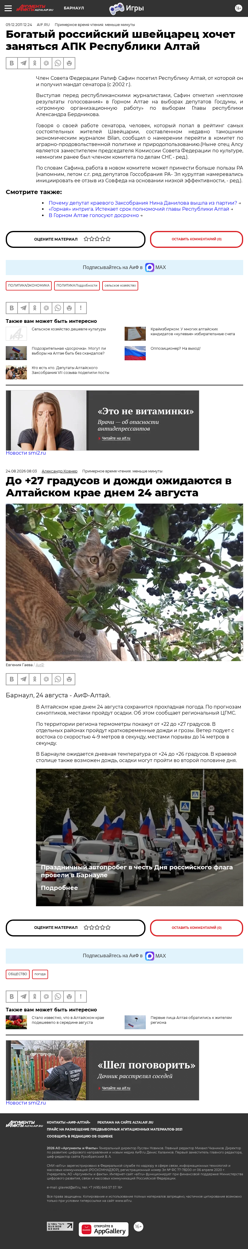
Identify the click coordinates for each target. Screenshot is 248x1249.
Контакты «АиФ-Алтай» (68, 1122)
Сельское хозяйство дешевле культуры (69, 329)
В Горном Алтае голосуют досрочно (94, 215)
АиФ (40, 665)
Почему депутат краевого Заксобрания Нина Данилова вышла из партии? (143, 203)
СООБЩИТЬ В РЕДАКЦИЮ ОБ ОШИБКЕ (80, 1136)
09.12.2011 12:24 (19, 24)
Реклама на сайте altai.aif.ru (125, 1122)
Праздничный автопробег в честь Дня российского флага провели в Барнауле (137, 871)
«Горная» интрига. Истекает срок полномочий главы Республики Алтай (139, 209)
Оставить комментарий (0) (197, 239)
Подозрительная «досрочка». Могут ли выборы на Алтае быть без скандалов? (69, 350)
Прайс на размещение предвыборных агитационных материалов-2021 (114, 1129)
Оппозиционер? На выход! (176, 348)
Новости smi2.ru (26, 453)
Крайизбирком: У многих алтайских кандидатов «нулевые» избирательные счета (193, 331)
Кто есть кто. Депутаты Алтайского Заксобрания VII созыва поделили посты (70, 370)
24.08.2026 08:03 (21, 471)
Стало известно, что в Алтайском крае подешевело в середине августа (68, 1020)
